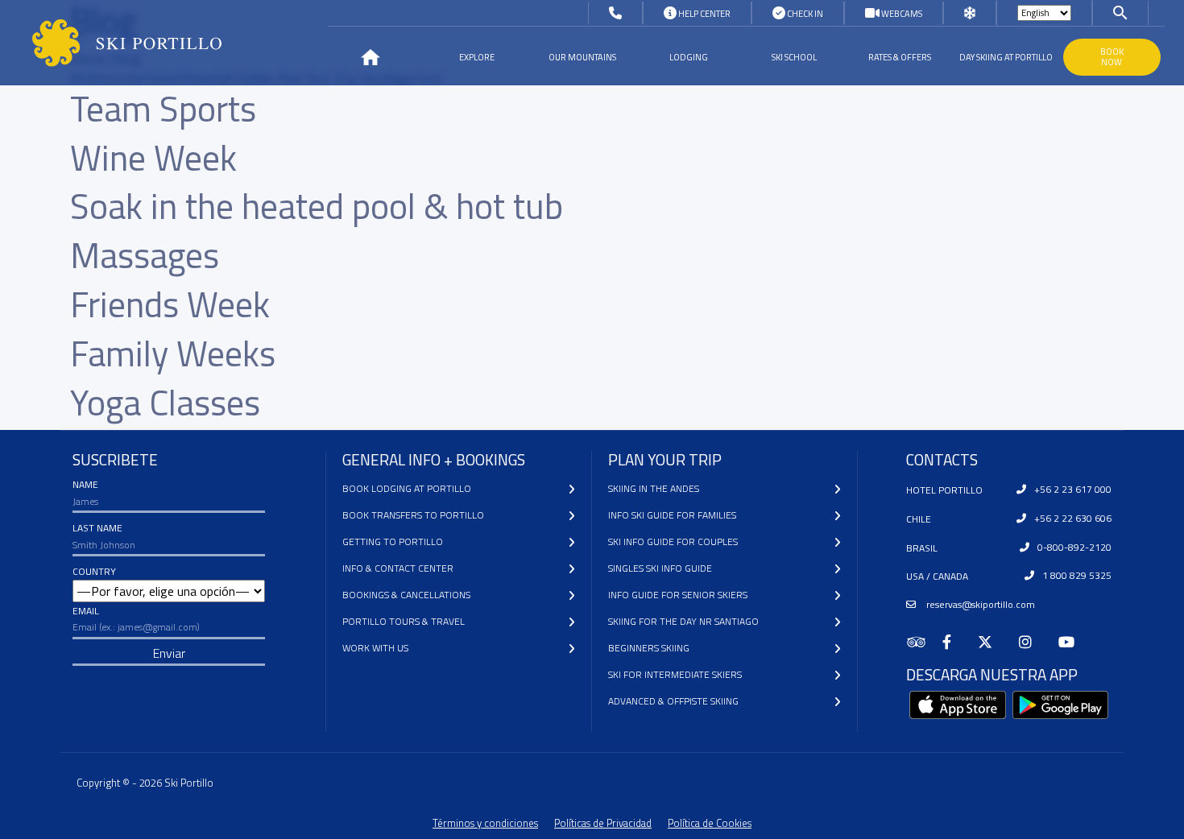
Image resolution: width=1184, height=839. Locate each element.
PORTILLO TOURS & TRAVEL (403, 621)
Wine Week (153, 157)
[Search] (1120, 12)
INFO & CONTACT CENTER (397, 568)
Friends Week (170, 304)
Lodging (688, 57)
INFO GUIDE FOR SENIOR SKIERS (677, 594)
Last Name (97, 527)
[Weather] (969, 13)
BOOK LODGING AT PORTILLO (406, 488)
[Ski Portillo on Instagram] (1032, 642)
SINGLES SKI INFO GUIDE (660, 568)
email (85, 610)
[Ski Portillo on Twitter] (992, 642)
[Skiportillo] (114, 43)
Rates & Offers (899, 57)
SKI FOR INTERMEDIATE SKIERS (675, 674)
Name (85, 484)
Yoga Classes (165, 402)
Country (94, 571)
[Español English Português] (1044, 13)
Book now (1112, 56)
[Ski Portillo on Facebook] (953, 642)
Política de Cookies (709, 823)
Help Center (704, 13)
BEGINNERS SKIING (648, 647)
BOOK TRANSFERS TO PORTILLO (413, 515)
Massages (144, 255)
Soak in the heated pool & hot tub (316, 206)
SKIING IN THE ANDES (653, 488)
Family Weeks (172, 353)
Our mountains (582, 57)
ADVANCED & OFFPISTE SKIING (673, 701)
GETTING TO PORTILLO (392, 541)
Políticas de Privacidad (603, 823)
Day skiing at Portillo (1006, 57)
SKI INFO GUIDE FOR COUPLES (673, 541)
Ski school (794, 57)
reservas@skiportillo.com (979, 604)
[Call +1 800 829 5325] (615, 13)
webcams (901, 13)
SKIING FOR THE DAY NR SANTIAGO (683, 621)
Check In (804, 13)
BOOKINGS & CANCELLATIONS (406, 594)
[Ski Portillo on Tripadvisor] (924, 642)
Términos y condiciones (485, 823)
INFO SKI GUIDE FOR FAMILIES (672, 515)
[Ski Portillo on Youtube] (1073, 642)
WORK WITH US (375, 647)
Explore (477, 57)
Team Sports (163, 108)
